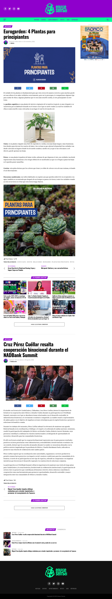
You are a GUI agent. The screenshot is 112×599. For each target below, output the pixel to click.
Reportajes (75, 20)
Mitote (62, 20)
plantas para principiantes (60, 262)
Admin (12, 43)
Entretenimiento (53, 20)
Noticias (36, 20)
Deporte (43, 20)
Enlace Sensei (38, 262)
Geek (68, 20)
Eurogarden (47, 262)
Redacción (13, 361)
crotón (29, 262)
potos (72, 262)
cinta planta (22, 262)
